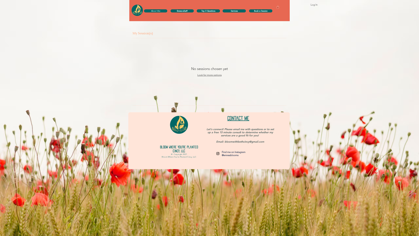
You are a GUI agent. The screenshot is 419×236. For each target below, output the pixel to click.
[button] (278, 7)
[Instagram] (218, 154)
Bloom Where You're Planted (179, 147)
